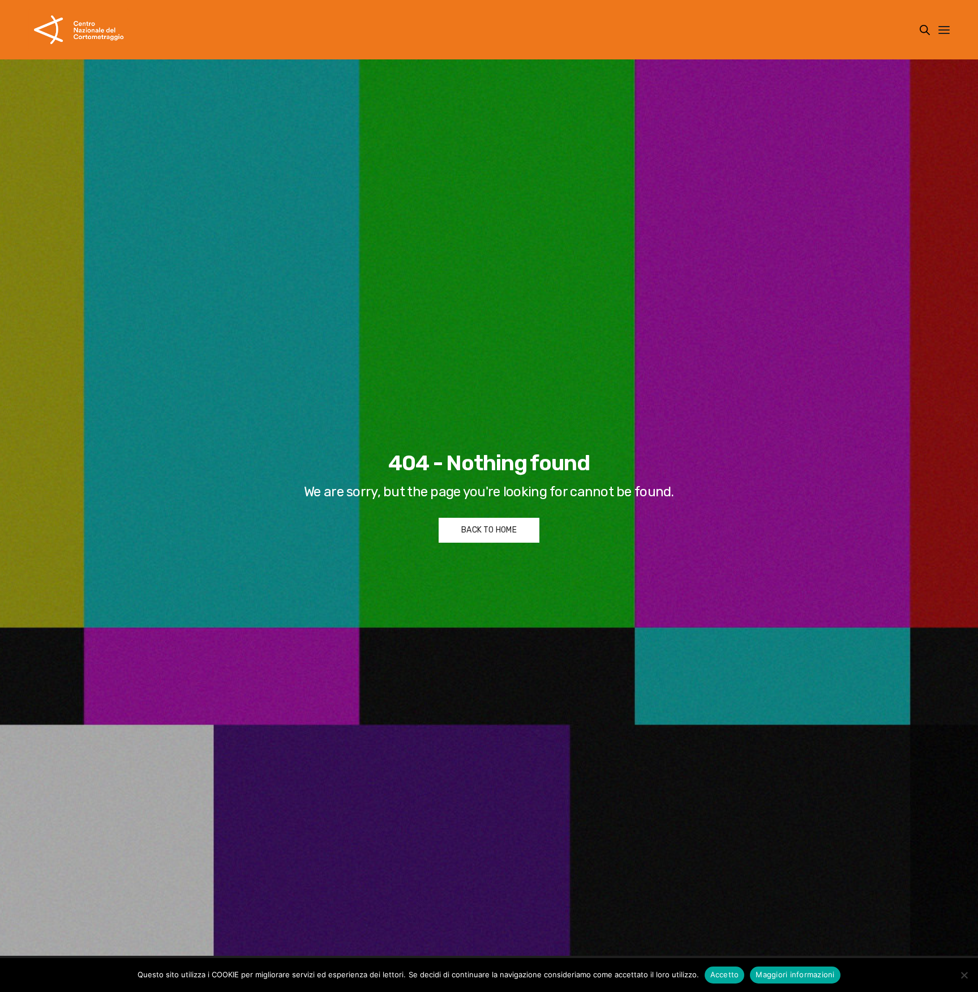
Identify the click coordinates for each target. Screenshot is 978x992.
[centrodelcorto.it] (79, 29)
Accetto (724, 974)
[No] (964, 975)
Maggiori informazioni (795, 974)
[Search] (925, 30)
